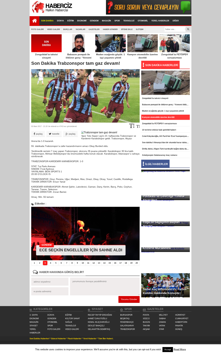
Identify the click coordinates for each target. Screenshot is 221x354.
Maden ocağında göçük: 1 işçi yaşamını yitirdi (110, 56)
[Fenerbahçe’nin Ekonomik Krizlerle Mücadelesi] (165, 256)
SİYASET (34, 326)
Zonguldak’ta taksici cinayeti (46, 56)
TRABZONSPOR (127, 329)
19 (131, 263)
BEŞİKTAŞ (124, 318)
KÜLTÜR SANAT (72, 318)
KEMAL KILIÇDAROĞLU (99, 322)
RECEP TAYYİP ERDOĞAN (100, 315)
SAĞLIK (68, 322)
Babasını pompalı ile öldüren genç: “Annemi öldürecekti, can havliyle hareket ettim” (78, 59)
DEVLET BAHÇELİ (96, 326)
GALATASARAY (127, 326)
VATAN (162, 326)
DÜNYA (60, 21)
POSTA (146, 315)
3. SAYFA (34, 315)
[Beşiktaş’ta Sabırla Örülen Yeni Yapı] (165, 176)
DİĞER (176, 21)
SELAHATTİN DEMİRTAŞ (99, 329)
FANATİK (179, 326)
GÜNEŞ (178, 329)
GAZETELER (94, 29)
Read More (180, 349)
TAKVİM (146, 326)
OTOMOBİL (143, 21)
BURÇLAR (67, 29)
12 (94, 263)
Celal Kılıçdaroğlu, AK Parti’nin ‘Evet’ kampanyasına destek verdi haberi (166, 136)
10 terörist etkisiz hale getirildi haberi (159, 130)
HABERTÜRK (181, 322)
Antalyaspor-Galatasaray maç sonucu (159, 155)
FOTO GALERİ (37, 29)
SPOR (117, 21)
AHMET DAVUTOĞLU (97, 318)
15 (110, 263)
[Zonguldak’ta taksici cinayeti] (85, 259)
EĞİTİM (70, 21)
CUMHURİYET (181, 318)
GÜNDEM (94, 21)
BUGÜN (146, 322)
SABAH (162, 318)
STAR (161, 329)
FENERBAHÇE (127, 322)
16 (115, 263)
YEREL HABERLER (160, 21)
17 (120, 263)
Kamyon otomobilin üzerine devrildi (142, 56)
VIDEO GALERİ (53, 29)
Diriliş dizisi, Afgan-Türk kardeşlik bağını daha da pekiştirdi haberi (166, 149)
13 (99, 263)
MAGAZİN (106, 21)
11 (88, 263)
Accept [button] (167, 349)
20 (137, 263)
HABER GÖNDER (110, 29)
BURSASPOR (126, 315)
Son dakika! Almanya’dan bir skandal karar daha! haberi (166, 142)
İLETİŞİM (139, 29)
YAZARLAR (80, 29)
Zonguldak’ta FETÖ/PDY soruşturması (174, 56)
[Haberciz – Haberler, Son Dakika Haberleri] (51, 13)
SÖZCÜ (146, 318)
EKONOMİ (81, 21)
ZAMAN (162, 322)
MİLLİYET (163, 315)
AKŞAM (146, 329)
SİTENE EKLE (127, 29)
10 (83, 263)
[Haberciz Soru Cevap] (148, 13)
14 (104, 263)
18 (126, 263)
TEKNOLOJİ (128, 21)
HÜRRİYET (180, 315)
